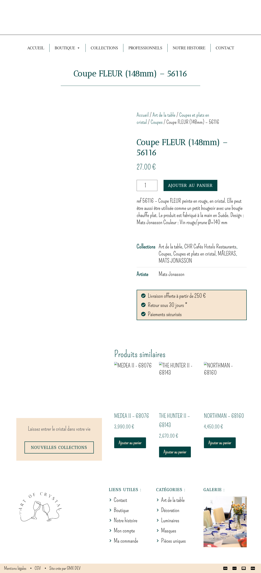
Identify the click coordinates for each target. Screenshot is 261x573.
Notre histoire (189, 48)
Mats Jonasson (171, 274)
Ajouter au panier (190, 185)
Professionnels (145, 48)
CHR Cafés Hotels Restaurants (210, 246)
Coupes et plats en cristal (194, 253)
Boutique (65, 48)
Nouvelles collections (59, 447)
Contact (225, 48)
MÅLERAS (227, 253)
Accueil (35, 48)
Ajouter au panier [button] (130, 442)
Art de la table (164, 115)
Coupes (157, 122)
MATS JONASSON (175, 260)
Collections (104, 48)
